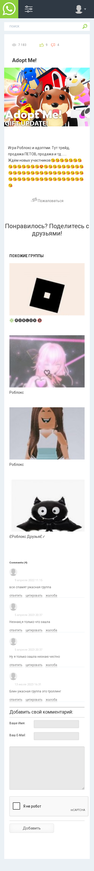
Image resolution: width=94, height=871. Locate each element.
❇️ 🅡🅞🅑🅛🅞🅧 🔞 (25, 320)
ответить (15, 595)
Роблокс (16, 392)
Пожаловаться (50, 201)
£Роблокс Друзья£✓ (27, 536)
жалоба (51, 595)
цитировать (34, 595)
